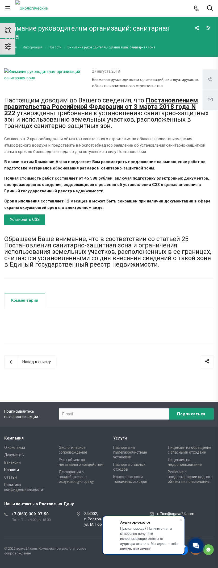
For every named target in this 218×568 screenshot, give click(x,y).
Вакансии (12, 462)
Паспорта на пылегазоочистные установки (130, 452)
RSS (208, 28)
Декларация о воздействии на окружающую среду (76, 477)
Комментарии (24, 300)
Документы (14, 455)
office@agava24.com (175, 513)
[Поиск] (210, 8)
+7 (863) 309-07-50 (30, 514)
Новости (11, 470)
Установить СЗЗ (25, 219)
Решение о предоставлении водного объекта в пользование (190, 477)
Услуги (120, 438)
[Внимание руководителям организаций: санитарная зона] (44, 71)
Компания (14, 438)
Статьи (10, 477)
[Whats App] (208, 549)
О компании (14, 447)
